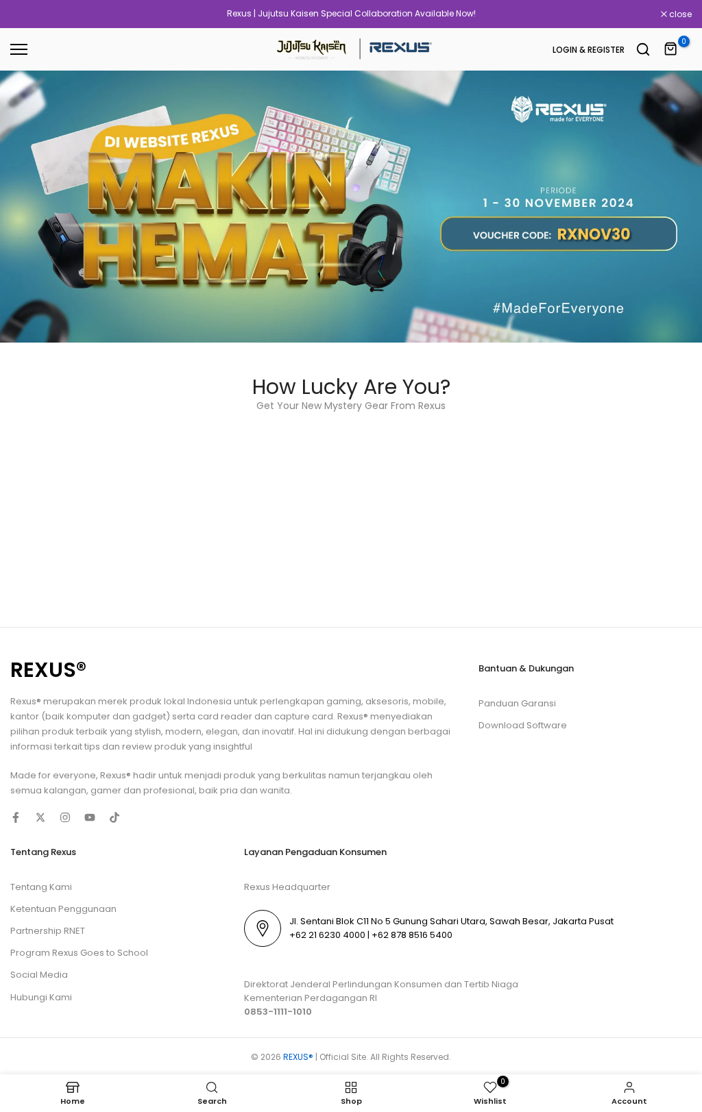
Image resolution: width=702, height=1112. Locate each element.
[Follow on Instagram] (65, 817)
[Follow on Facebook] (15, 817)
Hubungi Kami (41, 997)
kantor (25, 716)
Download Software (523, 725)
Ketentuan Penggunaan (63, 908)
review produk (154, 746)
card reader (224, 716)
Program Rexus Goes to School (79, 952)
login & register (589, 50)
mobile (428, 701)
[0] (671, 49)
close (28, 14)
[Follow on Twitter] (40, 817)
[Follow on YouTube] (89, 817)
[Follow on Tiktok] (114, 817)
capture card (303, 716)
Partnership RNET (47, 930)
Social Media (39, 974)
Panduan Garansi (517, 703)
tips (92, 746)
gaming (343, 701)
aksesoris (387, 701)
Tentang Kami (41, 886)
